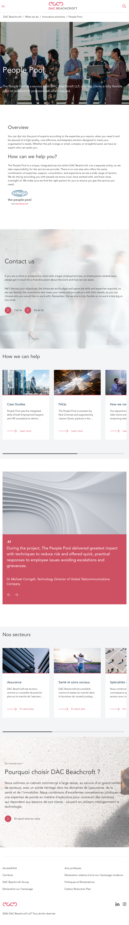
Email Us (39, 310)
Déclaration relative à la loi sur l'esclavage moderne (93, 875)
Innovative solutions (53, 17)
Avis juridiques (72, 868)
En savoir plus (27, 709)
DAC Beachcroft (12, 17)
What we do (32, 17)
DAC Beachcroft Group (16, 882)
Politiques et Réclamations (79, 882)
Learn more (25, 431)
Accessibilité (10, 868)
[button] (124, 6)
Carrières (8, 875)
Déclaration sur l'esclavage (18, 889)
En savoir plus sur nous (27, 819)
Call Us (18, 310)
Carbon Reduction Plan (77, 889)
